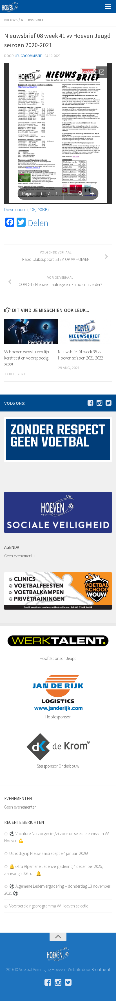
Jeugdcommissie (28, 55)
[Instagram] (99, 402)
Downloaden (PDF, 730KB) (26, 209)
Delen (38, 222)
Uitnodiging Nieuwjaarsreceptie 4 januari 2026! (48, 853)
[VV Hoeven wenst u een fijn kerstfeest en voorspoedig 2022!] (31, 331)
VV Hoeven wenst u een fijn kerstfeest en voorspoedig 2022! (26, 358)
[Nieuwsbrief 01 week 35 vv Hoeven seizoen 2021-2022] (84, 331)
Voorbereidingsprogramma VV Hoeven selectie (48, 906)
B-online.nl (101, 969)
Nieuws (11, 19)
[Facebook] (90, 402)
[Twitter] (108, 402)
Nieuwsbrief (32, 19)
